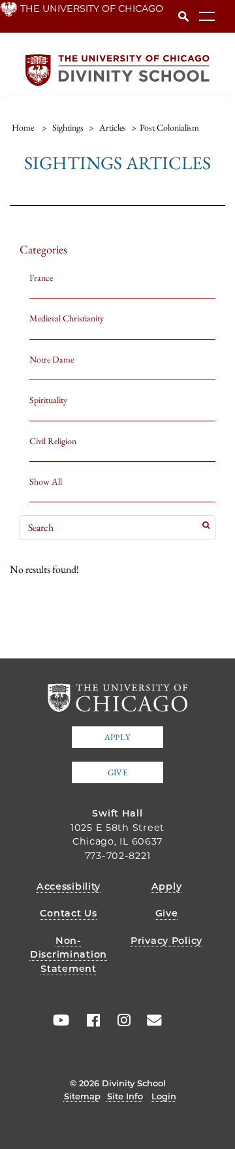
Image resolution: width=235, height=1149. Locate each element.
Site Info (125, 1096)
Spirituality (48, 400)
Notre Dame (51, 359)
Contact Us (68, 913)
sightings (68, 127)
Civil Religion (52, 441)
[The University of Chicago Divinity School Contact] (150, 1020)
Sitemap (82, 1096)
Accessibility (69, 886)
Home (23, 127)
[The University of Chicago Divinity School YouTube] (58, 1020)
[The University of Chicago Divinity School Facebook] (88, 1020)
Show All (45, 481)
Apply (117, 737)
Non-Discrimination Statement (68, 955)
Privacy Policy (166, 941)
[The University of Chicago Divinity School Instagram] (119, 1020)
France (41, 277)
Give (117, 772)
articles (112, 127)
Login (163, 1096)
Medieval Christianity (66, 318)
